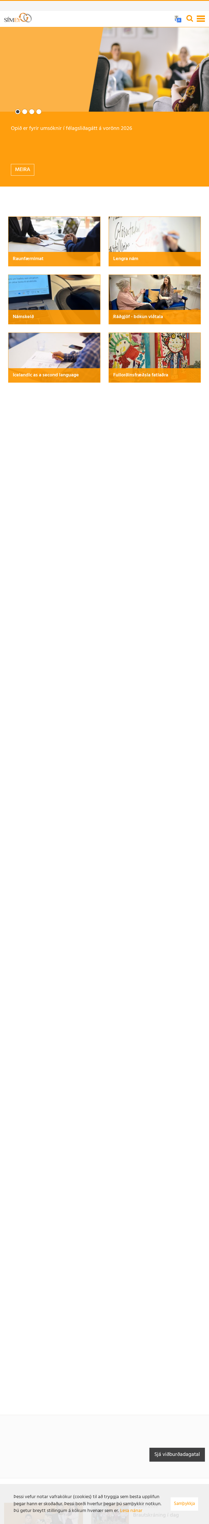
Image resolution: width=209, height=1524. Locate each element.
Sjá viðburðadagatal (177, 1454)
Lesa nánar (131, 1511)
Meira (22, 169)
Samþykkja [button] (184, 1503)
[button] (17, 111)
